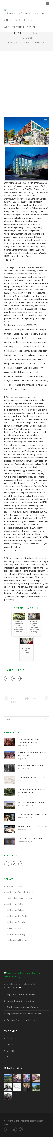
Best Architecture (14, 886)
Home (10, 42)
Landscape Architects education (32, 814)
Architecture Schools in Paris (31, 765)
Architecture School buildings (31, 802)
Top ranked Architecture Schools (21, 994)
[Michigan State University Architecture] (17, 1087)
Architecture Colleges (16, 910)
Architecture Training (15, 934)
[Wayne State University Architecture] (8, 1087)
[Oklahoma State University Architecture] (26, 1087)
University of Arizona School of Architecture (32, 754)
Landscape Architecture (17, 940)
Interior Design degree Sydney (20, 1001)
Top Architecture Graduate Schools (22, 1007)
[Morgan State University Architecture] (36, 1087)
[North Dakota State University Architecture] (17, 1078)
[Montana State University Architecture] (8, 1078)
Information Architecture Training (33, 827)
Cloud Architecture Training (31, 839)
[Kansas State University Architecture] (36, 1078)
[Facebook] (6, 678)
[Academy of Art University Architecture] (8, 1096)
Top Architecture (13, 928)
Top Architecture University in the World (25, 1013)
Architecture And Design (17, 916)
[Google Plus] (20, 678)
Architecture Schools (15, 922)
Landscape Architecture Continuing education (28, 741)
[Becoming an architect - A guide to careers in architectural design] (24, 19)
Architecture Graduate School (19, 892)
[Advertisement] (26, 83)
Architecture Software (16, 904)
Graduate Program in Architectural (22, 1020)
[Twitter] (13, 678)
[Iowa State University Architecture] (26, 1078)
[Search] (46, 719)
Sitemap (10, 1050)
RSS (9, 1057)
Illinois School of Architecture (32, 777)
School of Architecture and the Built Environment (32, 791)
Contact (10, 1044)
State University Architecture (30, 42)
